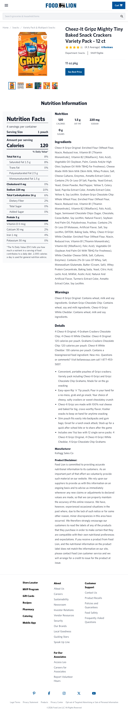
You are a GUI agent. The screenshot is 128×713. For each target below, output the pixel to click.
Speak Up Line (62, 642)
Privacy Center (57, 702)
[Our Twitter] (79, 693)
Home (5, 27)
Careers (58, 594)
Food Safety (91, 612)
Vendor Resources (64, 615)
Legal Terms (15, 702)
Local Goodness (62, 631)
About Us (59, 588)
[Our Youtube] (93, 693)
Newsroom (60, 604)
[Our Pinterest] (34, 693)
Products (44, 702)
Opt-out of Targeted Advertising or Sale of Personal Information (92, 702)
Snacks (15, 27)
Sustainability (61, 599)
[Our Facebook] (49, 693)
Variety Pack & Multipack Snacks (39, 27)
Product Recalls (93, 598)
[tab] (12, 85)
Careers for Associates (60, 669)
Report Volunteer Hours (63, 678)
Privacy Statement (30, 702)
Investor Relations (64, 610)
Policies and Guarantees (91, 605)
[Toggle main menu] (6, 5)
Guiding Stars (61, 636)
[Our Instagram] (64, 693)
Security (58, 620)
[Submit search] (121, 16)
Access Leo (60, 662)
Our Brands (60, 626)
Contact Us (91, 592)
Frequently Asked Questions (94, 620)
